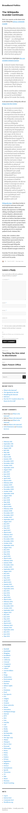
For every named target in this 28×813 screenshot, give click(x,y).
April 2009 (7, 478)
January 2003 (8, 627)
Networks (7, 735)
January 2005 (8, 584)
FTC (5, 696)
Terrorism (7, 772)
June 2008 (7, 500)
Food (5, 692)
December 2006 (9, 539)
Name (4, 303)
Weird (5, 778)
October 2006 (8, 543)
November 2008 (9, 489)
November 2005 (9, 565)
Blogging (6, 653)
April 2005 (7, 580)
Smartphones (8, 768)
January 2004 (8, 604)
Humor (6, 707)
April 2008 (7, 504)
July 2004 (7, 591)
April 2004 (7, 597)
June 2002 (7, 634)
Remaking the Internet (11, 394)
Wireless (6, 781)
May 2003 (7, 619)
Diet (5, 672)
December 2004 (9, 586)
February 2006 (8, 560)
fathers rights (8, 685)
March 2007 (7, 532)
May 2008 (7, 502)
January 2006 (8, 562)
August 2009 (8, 470)
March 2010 (7, 457)
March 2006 (7, 558)
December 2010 (8, 446)
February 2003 (8, 625)
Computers (7, 664)
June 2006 (7, 552)
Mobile (6, 731)
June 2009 (7, 474)
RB (5, 261)
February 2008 (8, 508)
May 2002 (7, 636)
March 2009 (7, 480)
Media (6, 729)
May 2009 (7, 476)
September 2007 (9, 519)
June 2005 (7, 575)
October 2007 (8, 517)
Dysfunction (7, 677)
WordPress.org (8, 802)
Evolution (7, 681)
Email (4, 310)
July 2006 (7, 550)
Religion (6, 763)
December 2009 (9, 461)
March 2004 (7, 599)
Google (6, 701)
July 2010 (6, 450)
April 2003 (7, 621)
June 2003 (7, 617)
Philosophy (7, 748)
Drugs (6, 675)
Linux (5, 727)
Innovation (7, 709)
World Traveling (9, 783)
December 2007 (8, 513)
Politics (6, 757)
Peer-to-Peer (8, 744)
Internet (6, 714)
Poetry (6, 752)
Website (4, 318)
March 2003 (7, 623)
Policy (6, 755)
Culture (6, 668)
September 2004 (9, 588)
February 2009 (8, 483)
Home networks (9, 705)
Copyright (7, 666)
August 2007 (8, 521)
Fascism (6, 683)
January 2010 (8, 459)
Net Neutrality (8, 733)
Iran (5, 720)
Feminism (7, 690)
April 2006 (7, 556)
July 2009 (7, 472)
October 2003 (8, 608)
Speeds (6, 770)
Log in (6, 795)
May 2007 (7, 528)
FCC (5, 688)
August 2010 (7, 448)
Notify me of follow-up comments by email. (13, 334)
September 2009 (9, 467)
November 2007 (9, 515)
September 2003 (9, 610)
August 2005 (8, 571)
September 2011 (8, 444)
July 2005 (6, 573)
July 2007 (6, 524)
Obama (6, 740)
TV (5, 774)
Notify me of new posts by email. (10, 338)
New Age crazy (19, 261)
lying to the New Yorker (9, 104)
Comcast (6, 662)
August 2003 (7, 612)
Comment (5, 279)
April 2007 (7, 530)
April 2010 (7, 454)
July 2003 (6, 614)
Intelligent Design (9, 711)
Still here (6, 397)
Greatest (6, 703)
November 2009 (9, 463)
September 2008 (9, 493)
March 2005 (7, 582)
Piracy (6, 750)
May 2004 (7, 595)
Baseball (6, 649)
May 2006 (7, 554)
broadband (7, 655)
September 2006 (9, 545)
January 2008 (8, 511)
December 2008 (9, 487)
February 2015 (8, 441)
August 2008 (8, 495)
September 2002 (9, 629)
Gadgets (6, 698)
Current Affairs (8, 670)
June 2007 (7, 526)
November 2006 (9, 541)
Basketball (7, 651)
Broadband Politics (11, 5)
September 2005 (9, 569)
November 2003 (8, 606)
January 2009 (8, 485)
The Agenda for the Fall (11, 392)
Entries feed (7, 798)
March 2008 (7, 506)
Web (5, 776)
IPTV (5, 716)
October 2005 (8, 567)
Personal (6, 746)
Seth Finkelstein (9, 427)
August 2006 (8, 547)
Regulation (7, 761)
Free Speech (7, 694)
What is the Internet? (10, 390)
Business (6, 657)
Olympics (7, 742)
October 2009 (8, 465)
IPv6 (5, 718)
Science (6, 765)
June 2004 (7, 593)
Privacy (6, 759)
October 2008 (8, 491)
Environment (8, 679)
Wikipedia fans (7, 203)
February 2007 (8, 534)
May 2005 (7, 578)
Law (5, 724)
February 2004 (8, 601)
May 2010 (6, 452)
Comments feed (9, 800)
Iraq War (6, 722)
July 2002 (6, 632)
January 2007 (8, 537)
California (7, 660)
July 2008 (7, 498)
